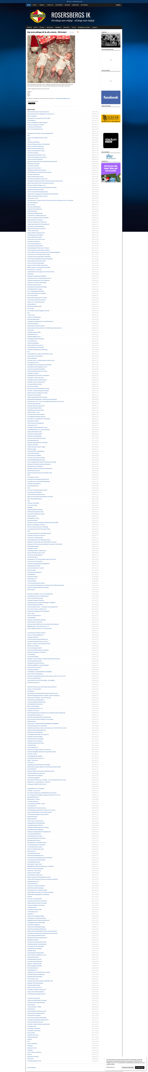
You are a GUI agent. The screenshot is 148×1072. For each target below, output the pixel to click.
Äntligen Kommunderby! (32, 444)
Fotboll (34, 5)
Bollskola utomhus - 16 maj (33, 412)
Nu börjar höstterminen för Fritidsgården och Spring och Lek (40, 114)
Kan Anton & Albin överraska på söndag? (36, 438)
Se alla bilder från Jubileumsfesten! (35, 245)
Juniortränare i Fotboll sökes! (33, 1030)
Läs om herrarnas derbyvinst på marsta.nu (36, 299)
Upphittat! (29, 1039)
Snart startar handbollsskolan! (34, 206)
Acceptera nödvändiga (127, 1067)
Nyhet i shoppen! (31, 589)
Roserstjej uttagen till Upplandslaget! (35, 952)
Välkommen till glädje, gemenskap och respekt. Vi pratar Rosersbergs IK (43, 695)
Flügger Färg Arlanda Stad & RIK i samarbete (37, 397)
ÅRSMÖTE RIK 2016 (31, 721)
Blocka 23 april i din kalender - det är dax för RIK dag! (39, 697)
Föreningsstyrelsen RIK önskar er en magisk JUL (38, 734)
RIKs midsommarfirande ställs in (34, 408)
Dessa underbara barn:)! (32, 747)
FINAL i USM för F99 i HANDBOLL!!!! (35, 673)
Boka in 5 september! (32, 116)
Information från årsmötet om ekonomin (36, 535)
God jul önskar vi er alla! (32, 198)
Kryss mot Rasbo (31, 1032)
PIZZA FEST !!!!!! (30, 762)
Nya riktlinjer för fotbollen (33, 421)
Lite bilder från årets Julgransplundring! (36, 1002)
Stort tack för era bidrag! (32, 386)
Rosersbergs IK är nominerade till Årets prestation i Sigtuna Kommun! (42, 693)
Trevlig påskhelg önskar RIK (33, 862)
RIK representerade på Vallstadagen (35, 829)
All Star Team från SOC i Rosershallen (35, 946)
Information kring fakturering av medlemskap (37, 349)
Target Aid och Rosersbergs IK (34, 395)
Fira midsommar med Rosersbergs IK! (35, 226)
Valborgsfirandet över (32, 970)
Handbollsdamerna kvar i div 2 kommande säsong (38, 429)
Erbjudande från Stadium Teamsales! (35, 189)
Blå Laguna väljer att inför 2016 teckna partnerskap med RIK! (40, 771)
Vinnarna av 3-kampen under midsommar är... (37, 222)
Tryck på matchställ (31, 581)
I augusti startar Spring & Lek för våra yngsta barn (38, 224)
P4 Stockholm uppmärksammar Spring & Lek (37, 178)
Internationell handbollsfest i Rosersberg (36, 838)
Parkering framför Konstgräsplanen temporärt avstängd (39, 857)
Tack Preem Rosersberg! (32, 152)
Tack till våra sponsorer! (32, 557)
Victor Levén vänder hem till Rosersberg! (36, 859)
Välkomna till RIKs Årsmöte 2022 (34, 237)
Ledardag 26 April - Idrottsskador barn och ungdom (38, 972)
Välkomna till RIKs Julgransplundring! (35, 148)
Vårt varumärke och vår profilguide (35, 775)
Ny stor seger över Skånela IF (33, 1028)
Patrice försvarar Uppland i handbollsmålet (36, 1017)
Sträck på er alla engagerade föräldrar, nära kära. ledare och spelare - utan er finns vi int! (46, 676)
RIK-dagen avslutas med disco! (34, 284)
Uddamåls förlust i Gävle (32, 1035)
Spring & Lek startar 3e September (35, 159)
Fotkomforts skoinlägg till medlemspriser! (36, 929)
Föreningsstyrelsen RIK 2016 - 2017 (35, 708)
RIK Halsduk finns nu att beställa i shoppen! (37, 842)
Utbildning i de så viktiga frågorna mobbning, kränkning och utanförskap (43, 658)
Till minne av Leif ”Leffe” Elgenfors (35, 561)
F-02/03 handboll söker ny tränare (34, 846)
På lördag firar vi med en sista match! (35, 377)
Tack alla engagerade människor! (34, 661)
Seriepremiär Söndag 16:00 (33, 682)
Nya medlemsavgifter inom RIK (34, 1060)
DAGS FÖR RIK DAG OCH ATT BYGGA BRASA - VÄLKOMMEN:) (41, 680)
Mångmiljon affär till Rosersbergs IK (35, 983)
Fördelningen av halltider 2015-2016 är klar (36, 784)
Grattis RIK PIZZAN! (31, 745)
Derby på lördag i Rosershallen (34, 455)
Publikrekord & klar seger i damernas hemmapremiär (39, 464)
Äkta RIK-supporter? (31, 516)
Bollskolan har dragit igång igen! (34, 436)
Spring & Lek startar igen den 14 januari (36, 150)
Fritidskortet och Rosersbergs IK (34, 126)
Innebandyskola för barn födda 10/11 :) (36, 758)
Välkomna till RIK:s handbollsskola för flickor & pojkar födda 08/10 (42, 931)
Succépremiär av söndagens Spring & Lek (36, 215)
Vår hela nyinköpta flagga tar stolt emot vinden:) (38, 814)
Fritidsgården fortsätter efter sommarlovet (36, 170)
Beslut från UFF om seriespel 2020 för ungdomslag (38, 418)
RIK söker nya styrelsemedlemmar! (35, 555)
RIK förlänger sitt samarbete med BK (35, 511)
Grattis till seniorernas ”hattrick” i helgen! (36, 446)
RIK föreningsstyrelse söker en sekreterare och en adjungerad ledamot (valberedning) (46, 712)
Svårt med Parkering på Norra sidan (35, 1022)
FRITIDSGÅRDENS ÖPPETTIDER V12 (35, 704)
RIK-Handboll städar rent (32, 968)
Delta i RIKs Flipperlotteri (32, 323)
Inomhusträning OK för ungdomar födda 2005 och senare (40, 354)
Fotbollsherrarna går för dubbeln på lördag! (37, 379)
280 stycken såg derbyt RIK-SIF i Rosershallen (37, 442)
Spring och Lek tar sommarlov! (34, 168)
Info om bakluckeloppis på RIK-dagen (35, 291)
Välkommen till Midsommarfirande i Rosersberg (38, 587)
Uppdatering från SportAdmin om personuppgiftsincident (40, 133)
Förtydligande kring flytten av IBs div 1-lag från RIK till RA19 (40, 321)
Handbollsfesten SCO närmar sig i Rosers (36, 808)
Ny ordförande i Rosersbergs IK (34, 572)
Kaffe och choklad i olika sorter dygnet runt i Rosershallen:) (40, 719)
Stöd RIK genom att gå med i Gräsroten (36, 325)
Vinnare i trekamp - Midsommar (34, 1052)
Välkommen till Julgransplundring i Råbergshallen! (38, 563)
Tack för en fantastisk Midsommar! (35, 129)
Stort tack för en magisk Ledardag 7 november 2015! (39, 749)
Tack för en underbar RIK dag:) (34, 678)
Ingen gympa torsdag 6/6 (33, 1056)
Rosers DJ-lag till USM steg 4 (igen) (35, 598)
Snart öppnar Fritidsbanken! (33, 241)
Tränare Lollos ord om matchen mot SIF (36, 239)
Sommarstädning (31, 654)
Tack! (28, 312)
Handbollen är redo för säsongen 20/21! (36, 382)
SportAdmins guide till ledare (33, 403)
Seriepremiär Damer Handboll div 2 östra (36, 155)
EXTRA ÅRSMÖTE (31, 574)
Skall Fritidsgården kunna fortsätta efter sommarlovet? (39, 172)
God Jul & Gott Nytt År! (32, 505)
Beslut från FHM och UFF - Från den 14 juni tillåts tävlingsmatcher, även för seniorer (45, 401)
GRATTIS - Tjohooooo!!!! (32, 760)
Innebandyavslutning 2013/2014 (34, 959)
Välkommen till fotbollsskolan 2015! (35, 855)
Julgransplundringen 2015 (33, 881)
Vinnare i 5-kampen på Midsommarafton (36, 935)
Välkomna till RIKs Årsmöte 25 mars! (35, 176)
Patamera (29, 1054)
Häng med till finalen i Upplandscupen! (35, 451)
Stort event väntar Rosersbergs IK (34, 961)
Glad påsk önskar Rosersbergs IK (34, 976)
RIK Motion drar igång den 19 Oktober (35, 124)
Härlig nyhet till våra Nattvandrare (34, 209)
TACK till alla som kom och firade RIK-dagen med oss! (39, 278)
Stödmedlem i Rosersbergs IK (34, 483)
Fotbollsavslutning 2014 (32, 911)
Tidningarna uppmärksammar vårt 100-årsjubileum (38, 280)
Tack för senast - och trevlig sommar (35, 821)
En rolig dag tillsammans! (33, 485)
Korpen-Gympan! (31, 1004)
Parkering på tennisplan (32, 1037)
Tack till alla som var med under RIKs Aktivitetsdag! (38, 481)
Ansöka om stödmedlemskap (34, 317)
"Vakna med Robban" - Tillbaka (34, 1006)
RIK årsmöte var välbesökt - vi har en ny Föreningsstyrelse (40, 593)
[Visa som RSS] (77, 32)
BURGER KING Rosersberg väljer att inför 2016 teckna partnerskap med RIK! (44, 766)
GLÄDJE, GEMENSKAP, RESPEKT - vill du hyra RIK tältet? (39, 628)
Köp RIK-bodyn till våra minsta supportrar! (36, 228)
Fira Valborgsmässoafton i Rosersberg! (36, 844)
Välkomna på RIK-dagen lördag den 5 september (38, 111)
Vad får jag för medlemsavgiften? (34, 433)
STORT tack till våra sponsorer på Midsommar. (37, 639)
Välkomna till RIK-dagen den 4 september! (36, 293)
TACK (28, 135)
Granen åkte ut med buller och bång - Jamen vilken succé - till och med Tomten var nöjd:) (47, 728)
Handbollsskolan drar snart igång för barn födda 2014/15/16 (40, 271)
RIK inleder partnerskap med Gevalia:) (35, 743)
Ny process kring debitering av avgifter (36, 513)
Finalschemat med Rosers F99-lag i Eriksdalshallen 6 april (40, 981)
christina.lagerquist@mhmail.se (63, 98)
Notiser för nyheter (31, 570)
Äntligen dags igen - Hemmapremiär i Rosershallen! (38, 267)
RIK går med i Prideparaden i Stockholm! (36, 524)
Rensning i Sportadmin (32, 520)
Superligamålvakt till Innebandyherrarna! (36, 823)
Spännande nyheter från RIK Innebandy (35, 414)
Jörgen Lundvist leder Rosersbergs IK (35, 991)
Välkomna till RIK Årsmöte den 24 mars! (36, 552)
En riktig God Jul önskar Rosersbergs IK (36, 885)
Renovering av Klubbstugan (33, 142)
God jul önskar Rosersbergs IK (34, 243)
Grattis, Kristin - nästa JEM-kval (34, 870)
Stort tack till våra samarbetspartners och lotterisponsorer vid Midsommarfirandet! (45, 585)
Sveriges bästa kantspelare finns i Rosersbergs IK (38, 611)
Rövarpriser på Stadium (32, 576)
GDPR (28, 531)
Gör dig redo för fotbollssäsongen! (35, 537)
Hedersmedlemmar (31, 304)
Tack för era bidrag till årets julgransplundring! (37, 191)
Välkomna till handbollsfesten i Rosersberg (37, 1000)
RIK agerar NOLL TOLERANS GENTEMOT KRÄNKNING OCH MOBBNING (42, 723)
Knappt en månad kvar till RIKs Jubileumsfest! (37, 265)
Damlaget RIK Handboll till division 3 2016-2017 (37, 641)
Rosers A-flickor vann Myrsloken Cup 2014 (36, 955)
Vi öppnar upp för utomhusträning (34, 356)
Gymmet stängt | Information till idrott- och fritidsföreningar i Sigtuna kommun (44, 328)
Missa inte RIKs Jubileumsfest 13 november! (37, 297)
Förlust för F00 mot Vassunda (34, 1015)
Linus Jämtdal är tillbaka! (32, 656)
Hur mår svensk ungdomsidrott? (34, 648)
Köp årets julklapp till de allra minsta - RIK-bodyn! (46, 32)
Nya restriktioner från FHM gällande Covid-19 (37, 366)
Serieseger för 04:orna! (32, 548)
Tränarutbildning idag (32, 211)
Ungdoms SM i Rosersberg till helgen (35, 916)
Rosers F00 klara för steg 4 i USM (34, 875)
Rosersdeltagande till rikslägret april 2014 (36, 993)
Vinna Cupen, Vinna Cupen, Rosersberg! (36, 457)
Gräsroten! (29, 896)
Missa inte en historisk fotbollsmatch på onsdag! (38, 388)
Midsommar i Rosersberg (33, 645)
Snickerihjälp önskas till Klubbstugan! (35, 338)
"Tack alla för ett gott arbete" (33, 998)
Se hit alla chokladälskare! (33, 343)
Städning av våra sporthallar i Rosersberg (36, 619)
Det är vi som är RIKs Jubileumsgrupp (35, 263)
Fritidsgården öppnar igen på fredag (35, 410)
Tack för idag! (30, 308)
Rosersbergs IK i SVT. (32, 578)
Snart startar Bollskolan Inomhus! (34, 384)
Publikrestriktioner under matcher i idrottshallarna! (38, 375)
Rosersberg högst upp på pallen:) (34, 756)
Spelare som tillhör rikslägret (33, 872)
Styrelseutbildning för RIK (33, 797)
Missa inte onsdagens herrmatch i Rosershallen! (38, 217)
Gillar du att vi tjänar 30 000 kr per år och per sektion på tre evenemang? (43, 624)
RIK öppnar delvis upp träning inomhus (36, 405)
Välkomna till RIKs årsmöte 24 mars (35, 345)
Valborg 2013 (30, 1058)
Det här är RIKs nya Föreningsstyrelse (35, 423)
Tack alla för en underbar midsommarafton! (37, 942)
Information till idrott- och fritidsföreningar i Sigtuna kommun (40, 360)
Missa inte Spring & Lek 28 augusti (35, 219)
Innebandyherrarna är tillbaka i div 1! (35, 715)
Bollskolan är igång (31, 449)
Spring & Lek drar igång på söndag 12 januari (37, 137)
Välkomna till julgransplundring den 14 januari (37, 196)
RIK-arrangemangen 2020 (33, 440)
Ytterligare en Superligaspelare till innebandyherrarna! (39, 831)
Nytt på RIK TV (30, 913)
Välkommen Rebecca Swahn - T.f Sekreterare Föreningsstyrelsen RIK (42, 606)
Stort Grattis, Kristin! (31, 1026)
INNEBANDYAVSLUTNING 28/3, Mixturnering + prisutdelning (40, 866)
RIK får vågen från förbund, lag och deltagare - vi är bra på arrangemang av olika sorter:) (46, 779)
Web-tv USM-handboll (32, 1043)
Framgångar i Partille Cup (32, 637)
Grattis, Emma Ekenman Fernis (34, 615)
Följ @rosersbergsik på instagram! (35, 509)
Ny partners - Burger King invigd (34, 963)
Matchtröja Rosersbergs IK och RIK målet (36, 652)
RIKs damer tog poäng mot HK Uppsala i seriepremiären (39, 468)
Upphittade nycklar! (31, 950)
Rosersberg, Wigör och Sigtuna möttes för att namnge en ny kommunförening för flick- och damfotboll (50, 200)
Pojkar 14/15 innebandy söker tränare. (35, 849)
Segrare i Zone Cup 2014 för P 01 (34, 987)
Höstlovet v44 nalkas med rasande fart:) (36, 773)
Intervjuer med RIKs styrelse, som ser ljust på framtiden (39, 812)
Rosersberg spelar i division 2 (34, 840)
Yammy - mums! (30, 613)
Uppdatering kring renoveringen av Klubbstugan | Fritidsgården (41, 602)
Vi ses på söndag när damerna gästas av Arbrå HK (38, 250)
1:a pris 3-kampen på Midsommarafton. (36, 583)
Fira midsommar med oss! (33, 477)
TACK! (28, 139)
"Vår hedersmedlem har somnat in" (35, 836)
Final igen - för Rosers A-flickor (34, 689)
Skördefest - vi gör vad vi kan (33, 790)
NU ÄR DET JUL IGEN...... (32, 753)
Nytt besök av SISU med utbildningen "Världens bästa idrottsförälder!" (43, 522)
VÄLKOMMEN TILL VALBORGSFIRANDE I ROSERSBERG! (39, 671)
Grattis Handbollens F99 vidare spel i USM (36, 1011)
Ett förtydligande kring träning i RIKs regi (36, 416)
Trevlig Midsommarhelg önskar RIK (35, 825)
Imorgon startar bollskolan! (33, 453)
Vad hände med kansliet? (33, 669)
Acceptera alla (139, 1067)
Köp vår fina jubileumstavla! (33, 319)
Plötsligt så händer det (32, 816)
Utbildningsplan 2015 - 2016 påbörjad (35, 788)
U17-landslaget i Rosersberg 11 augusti (36, 803)
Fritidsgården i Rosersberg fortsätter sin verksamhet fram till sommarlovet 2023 (45, 181)
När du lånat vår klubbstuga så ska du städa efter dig (39, 717)
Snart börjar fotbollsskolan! (33, 174)
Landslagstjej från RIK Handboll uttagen (36, 922)
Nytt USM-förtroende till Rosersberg (35, 888)
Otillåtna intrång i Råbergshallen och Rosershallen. (38, 894)
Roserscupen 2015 (31, 851)
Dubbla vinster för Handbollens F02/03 (36, 1013)
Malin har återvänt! (31, 204)
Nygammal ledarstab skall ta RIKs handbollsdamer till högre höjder (42, 161)
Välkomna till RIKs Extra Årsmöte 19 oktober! (37, 371)
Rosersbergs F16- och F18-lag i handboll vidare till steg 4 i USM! (41, 559)
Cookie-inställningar (31, 1067)
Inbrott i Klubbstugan (32, 358)
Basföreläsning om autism (33, 518)
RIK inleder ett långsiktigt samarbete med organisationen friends (41, 751)
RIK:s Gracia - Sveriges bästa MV (34, 898)
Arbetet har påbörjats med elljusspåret (35, 974)
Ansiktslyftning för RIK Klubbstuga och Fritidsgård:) (38, 764)
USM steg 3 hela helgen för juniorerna (35, 600)
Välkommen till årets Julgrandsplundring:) (36, 730)
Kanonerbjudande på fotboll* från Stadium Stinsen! (38, 529)
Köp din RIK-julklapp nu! (32, 202)
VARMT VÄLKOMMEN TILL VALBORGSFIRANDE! (38, 665)
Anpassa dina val (110, 1067)
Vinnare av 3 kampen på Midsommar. (35, 635)
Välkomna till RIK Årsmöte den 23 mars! (36, 494)
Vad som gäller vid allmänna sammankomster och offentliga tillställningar (43, 252)
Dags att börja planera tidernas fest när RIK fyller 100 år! (39, 472)
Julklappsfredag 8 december (33, 565)
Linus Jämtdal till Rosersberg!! (34, 833)
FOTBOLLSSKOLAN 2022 (32, 230)
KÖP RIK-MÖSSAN (31, 120)
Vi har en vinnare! (31, 315)
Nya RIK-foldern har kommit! (33, 470)
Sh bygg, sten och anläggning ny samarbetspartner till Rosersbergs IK (42, 194)
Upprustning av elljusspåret (33, 924)
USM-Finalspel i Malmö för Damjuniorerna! (36, 550)
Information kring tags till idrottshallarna (36, 369)
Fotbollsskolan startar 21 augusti (34, 289)
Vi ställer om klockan (32, 907)
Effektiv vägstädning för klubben (34, 965)
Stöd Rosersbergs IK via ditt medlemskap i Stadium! (38, 539)
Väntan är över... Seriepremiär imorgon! (35, 302)
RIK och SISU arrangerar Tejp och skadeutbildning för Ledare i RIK (41, 792)
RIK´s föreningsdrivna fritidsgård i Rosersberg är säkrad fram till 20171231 (43, 795)
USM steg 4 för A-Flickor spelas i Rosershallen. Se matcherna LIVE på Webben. (44, 544)
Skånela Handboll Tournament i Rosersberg (37, 903)
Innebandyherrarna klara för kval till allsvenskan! (37, 596)
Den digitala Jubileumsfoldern (34, 332)
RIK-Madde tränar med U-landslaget (35, 738)
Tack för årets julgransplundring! (34, 498)
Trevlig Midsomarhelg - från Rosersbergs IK (37, 944)
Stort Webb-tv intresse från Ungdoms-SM (36, 989)
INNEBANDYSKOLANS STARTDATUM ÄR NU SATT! (38, 920)
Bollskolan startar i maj (32, 334)
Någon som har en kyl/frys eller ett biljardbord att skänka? (40, 496)
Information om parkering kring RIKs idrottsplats (38, 390)
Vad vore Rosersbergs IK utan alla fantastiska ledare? (39, 533)
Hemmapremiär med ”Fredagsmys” (35, 466)
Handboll (41, 5)
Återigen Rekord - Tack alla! (33, 799)
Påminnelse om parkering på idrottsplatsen (36, 276)
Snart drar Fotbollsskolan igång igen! (35, 146)
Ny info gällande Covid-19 (33, 362)
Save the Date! (30, 330)
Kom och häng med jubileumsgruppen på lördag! (38, 310)
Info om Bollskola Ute (32, 341)
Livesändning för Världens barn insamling (36, 918)
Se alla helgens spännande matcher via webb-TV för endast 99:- (41, 810)
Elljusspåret (30, 507)
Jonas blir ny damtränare (32, 801)
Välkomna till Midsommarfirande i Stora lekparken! (38, 144)
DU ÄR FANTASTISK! (31, 769)
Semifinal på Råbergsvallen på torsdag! (36, 459)
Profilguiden (30, 1045)
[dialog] (125, 1063)
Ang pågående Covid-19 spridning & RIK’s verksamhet (39, 364)
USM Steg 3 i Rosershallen (33, 503)
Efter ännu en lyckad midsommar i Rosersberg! (37, 526)
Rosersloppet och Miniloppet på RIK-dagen (37, 286)
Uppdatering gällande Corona (34, 336)
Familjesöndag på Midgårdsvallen (34, 213)
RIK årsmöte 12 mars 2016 (33, 710)
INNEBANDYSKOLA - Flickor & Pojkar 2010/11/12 (38, 626)
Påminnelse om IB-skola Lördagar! (35, 736)
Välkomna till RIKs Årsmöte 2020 (34, 431)
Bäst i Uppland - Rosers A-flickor (34, 864)
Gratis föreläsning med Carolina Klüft (35, 347)
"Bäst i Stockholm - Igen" (32, 978)
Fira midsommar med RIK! (33, 165)
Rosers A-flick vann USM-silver (34, 667)
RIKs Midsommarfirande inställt (34, 306)
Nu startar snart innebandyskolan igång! (36, 926)
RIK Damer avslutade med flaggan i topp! (36, 185)
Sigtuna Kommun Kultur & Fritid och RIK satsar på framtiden (40, 183)
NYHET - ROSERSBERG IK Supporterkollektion (37, 122)
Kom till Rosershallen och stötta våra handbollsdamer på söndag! (41, 187)
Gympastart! (30, 1050)
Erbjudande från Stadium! (33, 939)
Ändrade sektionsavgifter (33, 546)
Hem (29, 5)
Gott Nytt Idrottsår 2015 (32, 883)
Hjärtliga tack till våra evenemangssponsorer (37, 937)
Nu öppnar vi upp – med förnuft (34, 269)
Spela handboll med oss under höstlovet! (36, 261)
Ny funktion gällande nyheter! (33, 985)
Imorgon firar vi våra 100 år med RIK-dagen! (36, 282)
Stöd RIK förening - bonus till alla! (34, 622)
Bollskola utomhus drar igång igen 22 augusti (37, 392)
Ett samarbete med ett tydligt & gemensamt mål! (38, 479)
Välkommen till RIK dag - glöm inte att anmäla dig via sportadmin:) (42, 686)
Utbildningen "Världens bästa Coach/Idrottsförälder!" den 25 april (41, 542)
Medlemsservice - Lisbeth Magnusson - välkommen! (38, 782)
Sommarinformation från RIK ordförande (36, 632)
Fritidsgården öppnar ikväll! (33, 163)
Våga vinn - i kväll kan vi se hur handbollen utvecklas (38, 643)
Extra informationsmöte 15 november (35, 568)
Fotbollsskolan (30, 691)
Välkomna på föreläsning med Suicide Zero (37, 157)
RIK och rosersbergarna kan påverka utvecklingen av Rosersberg (41, 462)
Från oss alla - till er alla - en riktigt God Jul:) (37, 609)
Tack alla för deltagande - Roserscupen (36, 905)
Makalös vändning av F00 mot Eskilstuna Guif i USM (38, 877)
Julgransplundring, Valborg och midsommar (37, 901)
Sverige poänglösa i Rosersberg (34, 948)
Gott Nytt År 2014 (31, 1009)
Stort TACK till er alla (31, 805)
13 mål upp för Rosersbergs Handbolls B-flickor (38, 1019)
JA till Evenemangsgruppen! (33, 777)
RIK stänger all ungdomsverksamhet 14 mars (37, 427)
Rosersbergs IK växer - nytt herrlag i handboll (37, 890)
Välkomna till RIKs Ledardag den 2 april (36, 232)
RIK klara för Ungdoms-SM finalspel (35, 868)
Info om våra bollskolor (32, 295)
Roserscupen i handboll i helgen (34, 909)
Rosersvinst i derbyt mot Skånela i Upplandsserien (38, 1024)
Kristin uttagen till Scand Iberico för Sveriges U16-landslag (40, 892)
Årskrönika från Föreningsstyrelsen (35, 732)
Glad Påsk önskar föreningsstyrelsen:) (35, 699)
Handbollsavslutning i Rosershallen (35, 235)
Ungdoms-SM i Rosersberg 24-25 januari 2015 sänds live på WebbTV (42, 879)
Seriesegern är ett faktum (33, 373)
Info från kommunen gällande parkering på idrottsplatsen (40, 258)
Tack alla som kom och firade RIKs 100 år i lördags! (38, 254)
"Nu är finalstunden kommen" (33, 853)
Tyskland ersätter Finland (32, 957)
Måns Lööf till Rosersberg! (33, 706)
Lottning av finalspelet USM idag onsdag (36, 702)
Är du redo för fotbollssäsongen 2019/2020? (37, 490)
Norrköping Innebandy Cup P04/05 (35, 604)
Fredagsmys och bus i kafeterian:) (35, 741)
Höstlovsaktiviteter (31, 617)
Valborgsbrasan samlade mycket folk (35, 663)
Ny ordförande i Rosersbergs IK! (34, 492)
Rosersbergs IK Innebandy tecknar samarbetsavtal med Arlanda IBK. (42, 933)
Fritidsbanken (30, 274)
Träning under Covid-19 (32, 425)
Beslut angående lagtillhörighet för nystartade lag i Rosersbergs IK (42, 399)
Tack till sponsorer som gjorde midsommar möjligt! (38, 118)
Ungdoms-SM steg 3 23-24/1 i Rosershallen (37, 725)
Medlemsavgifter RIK (32, 818)
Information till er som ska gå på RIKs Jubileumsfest (39, 256)
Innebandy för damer (32, 1048)
